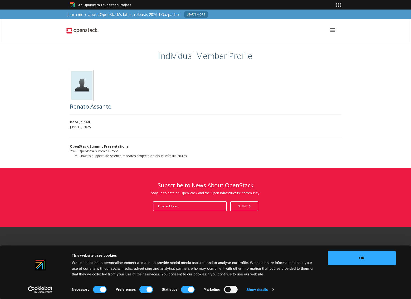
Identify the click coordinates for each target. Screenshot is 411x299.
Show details (257, 290)
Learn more (196, 14)
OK (362, 258)
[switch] (146, 289)
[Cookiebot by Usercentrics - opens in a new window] (40, 289)
